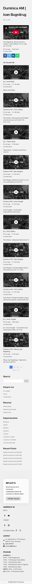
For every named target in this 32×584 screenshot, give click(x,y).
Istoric (5, 394)
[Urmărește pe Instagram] (8, 525)
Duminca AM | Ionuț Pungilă (13, 201)
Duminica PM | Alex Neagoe (13, 259)
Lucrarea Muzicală (9, 443)
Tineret (5, 434)
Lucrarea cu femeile (9, 440)
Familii (5, 425)
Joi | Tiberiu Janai (9, 141)
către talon (13, 499)
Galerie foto (7, 412)
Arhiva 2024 (8, 51)
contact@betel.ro (11, 546)
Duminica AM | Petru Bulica (13, 289)
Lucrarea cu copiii (8, 437)
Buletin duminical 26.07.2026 (12, 464)
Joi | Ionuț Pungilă (9, 319)
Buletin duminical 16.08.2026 (12, 455)
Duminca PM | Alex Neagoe (13, 171)
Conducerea (7, 397)
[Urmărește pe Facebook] (4, 515)
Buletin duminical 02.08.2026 (12, 461)
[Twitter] (9, 56)
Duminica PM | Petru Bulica (13, 109)
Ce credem (6, 391)
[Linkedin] (13, 56)
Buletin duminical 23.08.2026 (12, 452)
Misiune (5, 428)
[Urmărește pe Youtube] (8, 515)
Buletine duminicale (9, 409)
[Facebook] (5, 56)
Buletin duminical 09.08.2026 (12, 458)
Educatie (6, 422)
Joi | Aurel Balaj (8, 81)
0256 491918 (9, 544)
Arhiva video (7, 406)
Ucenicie (6, 431)
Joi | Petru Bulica (9, 231)
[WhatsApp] (17, 56)
